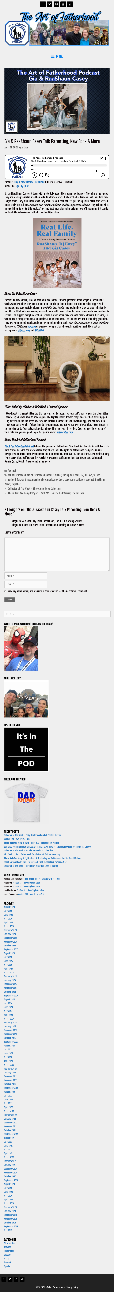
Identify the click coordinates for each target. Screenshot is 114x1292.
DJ (82, 475)
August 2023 (9, 1045)
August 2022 (9, 1092)
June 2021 (8, 1145)
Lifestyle (7, 1255)
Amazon (32, 326)
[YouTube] (63, 4)
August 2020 (9, 1184)
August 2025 (9, 953)
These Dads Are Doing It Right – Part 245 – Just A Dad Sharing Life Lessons (46, 493)
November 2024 (11, 988)
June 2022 (8, 1099)
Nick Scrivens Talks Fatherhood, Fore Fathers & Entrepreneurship (32, 854)
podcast (90, 479)
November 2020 (11, 1172)
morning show (39, 479)
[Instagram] (56, 4)
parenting (70, 479)
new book (59, 479)
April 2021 (8, 1153)
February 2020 (10, 1207)
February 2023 (10, 1068)
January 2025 (10, 980)
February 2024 (10, 1022)
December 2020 (11, 1169)
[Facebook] (43, 4)
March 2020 (9, 1203)
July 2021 (8, 1142)
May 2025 (8, 965)
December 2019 (10, 1215)
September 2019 (11, 1226)
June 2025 (8, 961)
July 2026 (8, 911)
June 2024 (8, 1007)
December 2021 (10, 1122)
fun (18, 479)
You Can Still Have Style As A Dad (18, 839)
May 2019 (8, 1230)
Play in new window (23, 182)
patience (80, 479)
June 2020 (8, 1192)
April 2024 (8, 1015)
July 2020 (8, 1188)
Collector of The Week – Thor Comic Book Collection (34, 488)
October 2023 (10, 1038)
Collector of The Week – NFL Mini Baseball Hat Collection (28, 850)
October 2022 (10, 1084)
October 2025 (10, 945)
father (96, 475)
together (16, 484)
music (50, 479)
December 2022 (10, 1076)
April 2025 (8, 968)
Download (40, 182)
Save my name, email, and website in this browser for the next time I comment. (48, 591)
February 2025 (10, 976)
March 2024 (9, 1018)
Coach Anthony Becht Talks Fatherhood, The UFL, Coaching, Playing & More (36, 862)
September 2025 (11, 949)
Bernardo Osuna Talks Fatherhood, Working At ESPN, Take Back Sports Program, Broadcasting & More (47, 846)
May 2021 (8, 1149)
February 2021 (10, 1161)
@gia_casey (24, 330)
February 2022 (10, 1115)
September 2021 (11, 1134)
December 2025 (10, 938)
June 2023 (8, 1053)
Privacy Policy (71, 1287)
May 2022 (8, 1103)
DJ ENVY (88, 475)
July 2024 (8, 1003)
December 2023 (11, 1030)
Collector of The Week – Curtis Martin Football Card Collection (31, 866)
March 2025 (9, 972)
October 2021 (10, 1130)
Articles (7, 1247)
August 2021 (9, 1138)
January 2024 (10, 1026)
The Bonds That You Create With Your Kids (43, 879)
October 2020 (10, 1176)
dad (72, 475)
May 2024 (8, 1011)
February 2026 (10, 930)
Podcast (12, 470)
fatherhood (10, 479)
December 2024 (11, 984)
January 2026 (10, 934)
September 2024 (11, 995)
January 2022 (10, 1119)
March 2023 (9, 1065)
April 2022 (8, 1107)
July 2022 (8, 1095)
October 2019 (10, 1222)
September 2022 (11, 1088)
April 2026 (8, 922)
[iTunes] (70, 4)
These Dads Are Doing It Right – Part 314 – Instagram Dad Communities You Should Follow (42, 858)
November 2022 (10, 1080)
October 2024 (10, 992)
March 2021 (9, 1157)
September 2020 (11, 1180)
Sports (7, 1266)
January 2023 (10, 1072)
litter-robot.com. (65, 432)
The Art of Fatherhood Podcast (19, 446)
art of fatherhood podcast (40, 475)
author (58, 475)
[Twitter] (50, 4)
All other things (10, 1243)
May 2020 (8, 1195)
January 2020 (10, 1211)
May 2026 (8, 918)
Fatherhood (9, 1251)
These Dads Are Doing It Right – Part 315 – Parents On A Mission (31, 843)
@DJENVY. (40, 330)
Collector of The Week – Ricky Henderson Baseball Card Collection (33, 835)
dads (77, 475)
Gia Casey (26, 479)
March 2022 (9, 1111)
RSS (27, 186)
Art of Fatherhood (17, 475)
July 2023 (8, 1049)
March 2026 (9, 926)
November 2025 (10, 942)
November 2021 (10, 1126)
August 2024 (9, 999)
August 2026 (9, 907)
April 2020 (8, 1199)
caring (65, 475)
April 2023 (8, 1061)
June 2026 (8, 915)
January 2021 (10, 1165)
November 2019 (10, 1219)
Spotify (19, 186)
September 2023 (11, 1042)
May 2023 (8, 1057)
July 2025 (8, 957)
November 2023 (11, 1034)
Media (6, 1258)
